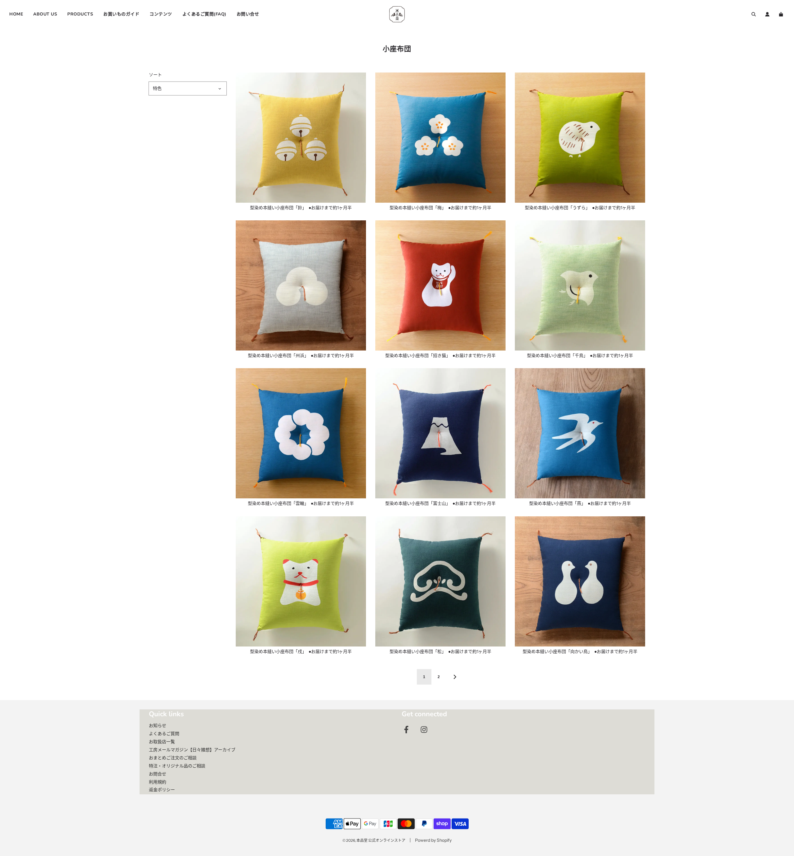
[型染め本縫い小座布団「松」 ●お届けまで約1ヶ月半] (440, 581)
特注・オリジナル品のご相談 (177, 766)
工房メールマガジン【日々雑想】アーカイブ (192, 749)
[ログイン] (767, 14)
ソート (155, 75)
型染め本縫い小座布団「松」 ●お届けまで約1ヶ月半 (440, 651)
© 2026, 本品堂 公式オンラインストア (373, 840)
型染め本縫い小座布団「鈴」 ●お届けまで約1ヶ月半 (301, 207)
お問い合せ (248, 14)
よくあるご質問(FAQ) (204, 14)
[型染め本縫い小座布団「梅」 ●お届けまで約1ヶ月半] (440, 138)
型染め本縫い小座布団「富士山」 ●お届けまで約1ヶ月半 (440, 503)
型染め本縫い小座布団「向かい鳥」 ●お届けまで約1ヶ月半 (580, 651)
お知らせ (157, 725)
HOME (16, 14)
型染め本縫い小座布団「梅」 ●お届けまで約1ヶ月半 (440, 207)
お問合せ (157, 774)
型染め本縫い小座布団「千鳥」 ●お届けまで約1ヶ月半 (580, 355)
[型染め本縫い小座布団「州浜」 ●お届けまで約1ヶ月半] (301, 285)
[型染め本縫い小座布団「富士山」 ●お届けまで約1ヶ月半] (440, 433)
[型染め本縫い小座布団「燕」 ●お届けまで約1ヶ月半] (580, 433)
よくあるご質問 (164, 733)
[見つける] (754, 14)
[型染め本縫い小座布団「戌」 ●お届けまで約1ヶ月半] (301, 581)
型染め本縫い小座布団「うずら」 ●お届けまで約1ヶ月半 (580, 207)
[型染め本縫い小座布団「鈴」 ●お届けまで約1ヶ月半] (301, 138)
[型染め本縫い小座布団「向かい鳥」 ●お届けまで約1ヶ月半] (580, 581)
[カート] (781, 14)
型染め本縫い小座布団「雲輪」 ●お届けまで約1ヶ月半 (301, 503)
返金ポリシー (162, 789)
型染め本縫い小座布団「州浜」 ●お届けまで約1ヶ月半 (301, 355)
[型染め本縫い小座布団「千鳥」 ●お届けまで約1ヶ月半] (580, 285)
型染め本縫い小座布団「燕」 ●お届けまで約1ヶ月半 (580, 503)
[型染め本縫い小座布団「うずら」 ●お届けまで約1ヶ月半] (580, 138)
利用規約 (157, 782)
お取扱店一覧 (162, 741)
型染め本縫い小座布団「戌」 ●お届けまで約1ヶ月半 (301, 651)
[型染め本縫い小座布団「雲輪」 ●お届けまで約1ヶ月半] (301, 433)
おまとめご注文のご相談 (173, 758)
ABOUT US (45, 14)
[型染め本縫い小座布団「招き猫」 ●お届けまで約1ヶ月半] (440, 285)
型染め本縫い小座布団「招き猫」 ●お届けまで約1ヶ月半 (440, 355)
